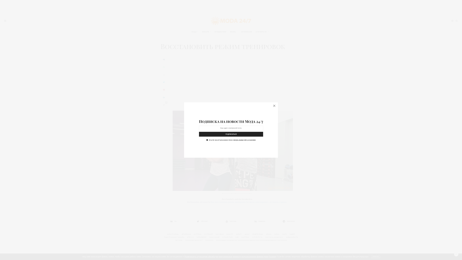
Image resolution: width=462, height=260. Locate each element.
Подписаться (231, 134)
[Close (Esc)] (274, 106)
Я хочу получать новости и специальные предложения (232, 140)
